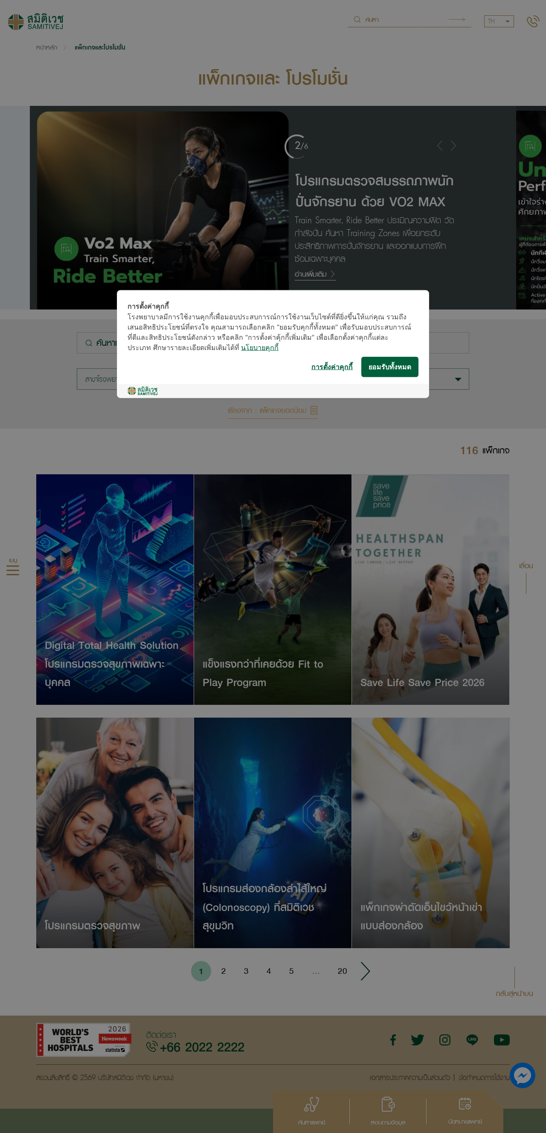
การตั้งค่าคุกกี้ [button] (332, 367)
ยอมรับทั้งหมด (390, 367)
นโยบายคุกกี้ (260, 348)
